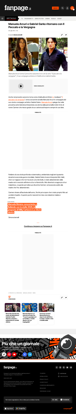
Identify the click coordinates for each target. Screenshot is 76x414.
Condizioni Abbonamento (47, 385)
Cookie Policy (44, 382)
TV (22, 18)
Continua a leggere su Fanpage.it (38, 226)
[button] (66, 35)
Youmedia (42, 373)
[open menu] (2, 18)
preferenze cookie (45, 391)
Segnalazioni (44, 376)
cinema (47, 18)
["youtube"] (14, 354)
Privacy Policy (44, 379)
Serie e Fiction (39, 18)
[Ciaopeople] (67, 409)
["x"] (19, 354)
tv (53, 97)
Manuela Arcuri (46, 102)
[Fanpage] (10, 367)
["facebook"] (25, 354)
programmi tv (28, 18)
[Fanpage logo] (15, 8)
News (34, 292)
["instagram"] (9, 354)
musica (53, 18)
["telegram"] (30, 354)
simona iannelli (18, 35)
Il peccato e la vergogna (15, 292)
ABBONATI (55, 8)
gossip (59, 18)
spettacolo (11, 18)
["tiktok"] (4, 354)
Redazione (43, 388)
